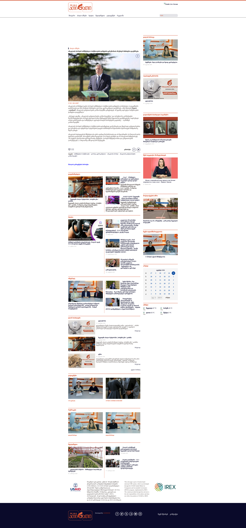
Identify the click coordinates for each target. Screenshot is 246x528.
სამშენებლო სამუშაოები (81, 154)
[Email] (72, 149)
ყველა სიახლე (135, 369)
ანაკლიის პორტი (112, 154)
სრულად (137, 331)
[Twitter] (138, 149)
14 (160, 287)
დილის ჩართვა (72, 435)
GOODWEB (106, 513)
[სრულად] (177, 67)
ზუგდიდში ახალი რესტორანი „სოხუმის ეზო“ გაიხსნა (115, 337)
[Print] (69, 149)
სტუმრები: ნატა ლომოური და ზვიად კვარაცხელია (161, 62)
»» (174, 270)
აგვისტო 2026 (160, 270)
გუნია (100, 354)
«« (146, 270)
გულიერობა (102, 321)
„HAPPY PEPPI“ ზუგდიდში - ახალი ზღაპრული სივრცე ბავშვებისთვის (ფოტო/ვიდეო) (130, 198)
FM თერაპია (71, 400)
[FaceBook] (137, 56)
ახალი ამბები (74, 48)
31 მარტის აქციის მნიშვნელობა (155, 257)
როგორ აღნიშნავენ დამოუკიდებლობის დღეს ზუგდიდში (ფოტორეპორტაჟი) (130, 449)
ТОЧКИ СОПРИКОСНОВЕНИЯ (114, 400)
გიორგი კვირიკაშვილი (98, 154)
